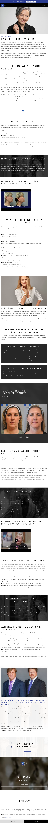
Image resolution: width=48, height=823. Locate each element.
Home (2, 36)
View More (5, 396)
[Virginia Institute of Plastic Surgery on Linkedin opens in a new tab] (30, 777)
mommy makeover (14, 810)
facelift (19, 810)
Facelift (9, 36)
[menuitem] (18, 777)
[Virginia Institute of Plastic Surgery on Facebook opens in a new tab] (21, 777)
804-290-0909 (8, 817)
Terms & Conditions (19, 796)
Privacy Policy (26, 796)
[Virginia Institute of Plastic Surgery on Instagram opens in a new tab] (18, 777)
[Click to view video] (16, 200)
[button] (46, 5)
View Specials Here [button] (31, 1)
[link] (24, 770)
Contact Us (27, 750)
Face (6, 36)
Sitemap (31, 796)
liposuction (25, 810)
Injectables (4, 241)
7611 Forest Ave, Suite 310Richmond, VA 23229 (24, 783)
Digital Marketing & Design (25, 801)
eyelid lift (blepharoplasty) (10, 234)
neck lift (5, 239)
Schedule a (27, 745)
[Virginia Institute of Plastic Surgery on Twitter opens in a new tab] (24, 777)
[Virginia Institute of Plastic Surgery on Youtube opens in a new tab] (27, 777)
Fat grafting (5, 237)
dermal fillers (13, 241)
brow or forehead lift (8, 232)
